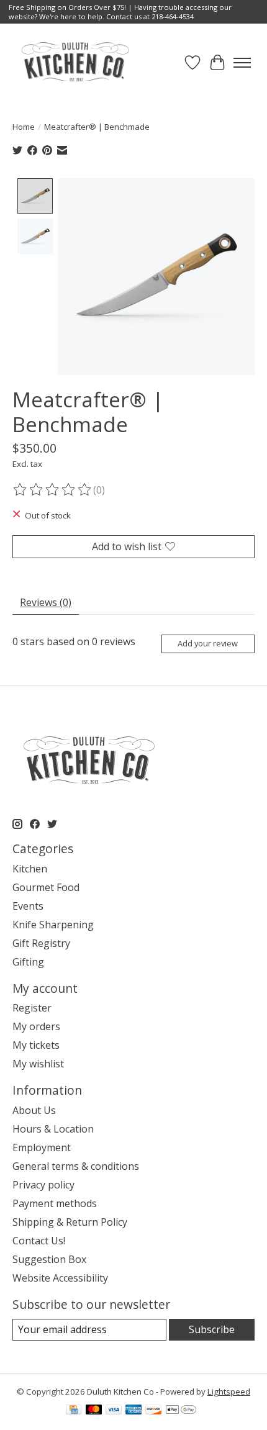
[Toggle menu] (242, 62)
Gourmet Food (45, 887)
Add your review (208, 643)
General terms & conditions (75, 1166)
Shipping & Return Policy (69, 1222)
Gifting (28, 962)
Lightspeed (228, 1391)
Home (23, 126)
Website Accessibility (60, 1278)
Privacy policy (43, 1185)
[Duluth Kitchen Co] (74, 62)
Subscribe (212, 1329)
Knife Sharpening (53, 924)
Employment (41, 1147)
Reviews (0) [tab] (45, 602)
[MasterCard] (94, 1411)
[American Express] (133, 1411)
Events (27, 906)
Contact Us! (38, 1240)
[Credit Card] (73, 1411)
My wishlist (38, 1063)
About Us (34, 1110)
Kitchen (29, 869)
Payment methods (54, 1203)
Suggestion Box (49, 1259)
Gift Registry (41, 943)
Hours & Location (53, 1129)
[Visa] (114, 1411)
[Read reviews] (52, 489)
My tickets (36, 1045)
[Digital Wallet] (181, 1411)
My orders (36, 1026)
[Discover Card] (153, 1411)
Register (32, 1008)
